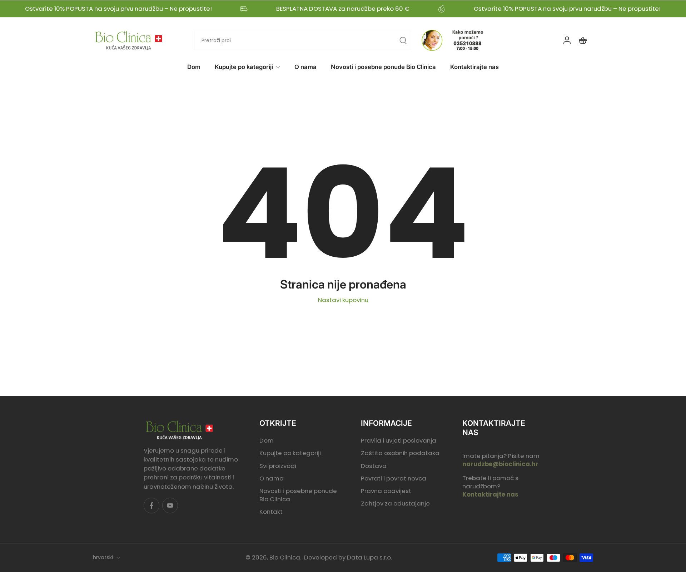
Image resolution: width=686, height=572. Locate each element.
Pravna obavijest (386, 491)
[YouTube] (170, 505)
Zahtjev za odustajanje (395, 503)
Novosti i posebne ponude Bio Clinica (383, 66)
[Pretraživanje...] (403, 40)
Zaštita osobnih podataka (400, 453)
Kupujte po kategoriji (244, 66)
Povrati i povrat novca (393, 478)
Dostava (374, 466)
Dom (193, 66)
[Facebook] (151, 505)
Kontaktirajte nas (474, 66)
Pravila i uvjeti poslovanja (398, 441)
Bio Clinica (284, 557)
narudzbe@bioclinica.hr (500, 464)
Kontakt (271, 512)
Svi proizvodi (277, 466)
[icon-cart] (582, 40)
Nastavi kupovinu (343, 300)
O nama (305, 66)
